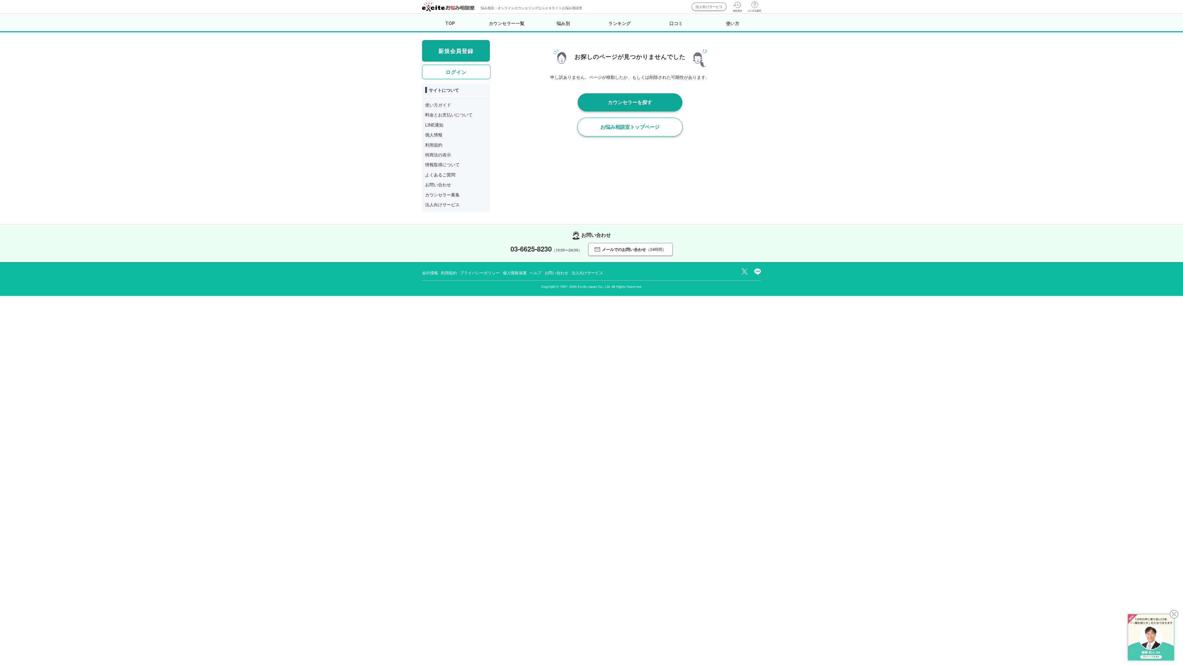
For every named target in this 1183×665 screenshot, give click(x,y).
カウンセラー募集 (442, 194)
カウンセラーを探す (630, 102)
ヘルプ (536, 273)
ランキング (619, 23)
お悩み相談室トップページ (630, 126)
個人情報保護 (514, 273)
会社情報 (430, 273)
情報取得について (442, 164)
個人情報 (433, 134)
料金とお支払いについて (449, 114)
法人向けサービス (709, 6)
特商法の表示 (438, 154)
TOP (450, 23)
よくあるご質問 (440, 174)
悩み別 (563, 23)
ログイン (456, 71)
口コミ (676, 23)
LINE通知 (434, 125)
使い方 (733, 23)
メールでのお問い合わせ (634, 249)
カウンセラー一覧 (507, 23)
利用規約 (433, 145)
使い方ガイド (438, 105)
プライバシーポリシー (480, 273)
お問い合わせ (438, 184)
